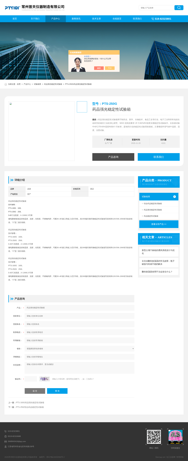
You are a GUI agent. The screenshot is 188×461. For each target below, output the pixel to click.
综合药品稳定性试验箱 (153, 203)
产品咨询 (113, 157)
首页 (15, 18)
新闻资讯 (76, 18)
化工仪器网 (170, 457)
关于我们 (35, 18)
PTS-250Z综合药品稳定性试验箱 (30, 407)
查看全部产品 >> (158, 224)
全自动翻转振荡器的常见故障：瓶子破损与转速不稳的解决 (158, 262)
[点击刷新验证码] (44, 379)
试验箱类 (37, 84)
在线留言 (117, 18)
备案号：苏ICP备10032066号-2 (52, 457)
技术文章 (96, 18)
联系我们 (137, 18)
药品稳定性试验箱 (151, 216)
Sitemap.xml (160, 457)
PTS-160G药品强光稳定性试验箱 (30, 402)
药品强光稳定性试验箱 (53, 84)
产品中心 (55, 18)
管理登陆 (180, 457)
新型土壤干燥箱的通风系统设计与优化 (158, 251)
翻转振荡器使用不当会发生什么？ (157, 272)
